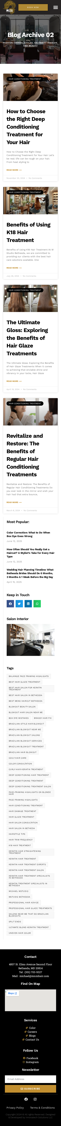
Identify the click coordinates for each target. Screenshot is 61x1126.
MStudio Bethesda (19, 897)
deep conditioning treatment (26, 781)
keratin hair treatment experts (27, 864)
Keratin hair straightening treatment (25, 852)
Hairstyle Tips (17, 834)
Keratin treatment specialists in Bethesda (28, 884)
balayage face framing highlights (29, 676)
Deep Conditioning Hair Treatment (29, 775)
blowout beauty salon (22, 707)
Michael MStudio (18, 891)
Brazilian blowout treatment (26, 746)
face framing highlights (23, 800)
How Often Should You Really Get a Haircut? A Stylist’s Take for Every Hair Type (30, 553)
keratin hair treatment (22, 859)
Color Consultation (20, 764)
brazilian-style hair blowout (26, 724)
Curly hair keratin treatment (26, 769)
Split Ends (15, 922)
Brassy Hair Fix (42, 718)
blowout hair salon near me (26, 712)
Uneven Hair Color (20, 933)
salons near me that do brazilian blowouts (29, 915)
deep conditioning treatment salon (30, 786)
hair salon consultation (23, 822)
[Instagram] (35, 1099)
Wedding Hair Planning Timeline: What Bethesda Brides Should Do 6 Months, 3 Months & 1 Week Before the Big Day (30, 573)
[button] (55, 7)
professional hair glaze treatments (30, 908)
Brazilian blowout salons (24, 735)
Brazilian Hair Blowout (23, 752)
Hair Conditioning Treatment (26, 805)
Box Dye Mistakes (19, 718)
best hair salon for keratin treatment (25, 689)
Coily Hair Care (17, 758)
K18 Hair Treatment (20, 845)
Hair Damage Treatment (22, 811)
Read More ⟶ (14, 170)
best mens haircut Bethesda (25, 701)
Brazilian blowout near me (25, 729)
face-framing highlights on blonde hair (30, 793)
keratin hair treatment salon (26, 870)
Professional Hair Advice (24, 902)
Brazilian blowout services (25, 741)
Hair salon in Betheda (22, 828)
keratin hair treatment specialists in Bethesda (29, 877)
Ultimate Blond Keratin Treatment (29, 927)
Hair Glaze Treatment (21, 817)
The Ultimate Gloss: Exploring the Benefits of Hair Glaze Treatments (27, 337)
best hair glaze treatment (24, 682)
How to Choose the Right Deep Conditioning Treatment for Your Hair (26, 126)
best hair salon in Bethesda (25, 695)
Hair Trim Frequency (21, 840)
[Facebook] (26, 1099)
